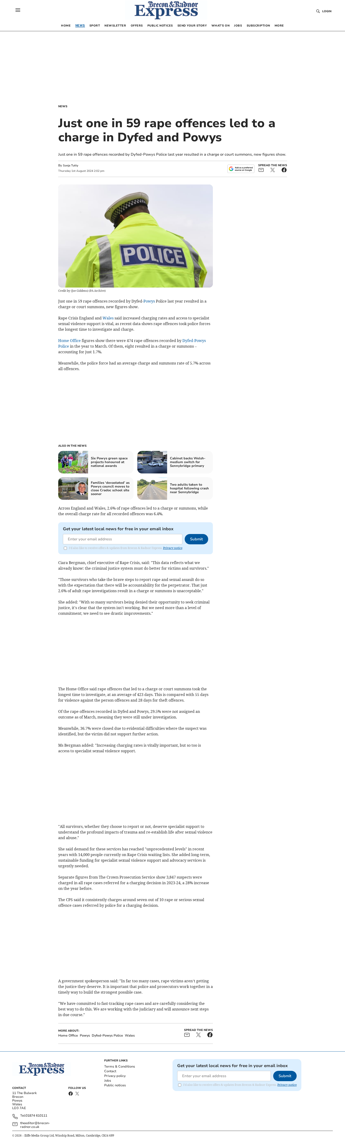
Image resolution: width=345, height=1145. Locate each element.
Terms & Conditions (119, 1066)
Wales (108, 318)
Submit (196, 539)
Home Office (69, 340)
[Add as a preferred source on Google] (240, 169)
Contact (110, 1071)
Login (326, 11)
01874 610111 (36, 1116)
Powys (149, 301)
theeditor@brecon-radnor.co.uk (35, 1125)
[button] (17, 10)
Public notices (115, 1085)
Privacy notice (172, 548)
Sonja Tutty (70, 165)
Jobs (107, 1080)
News (62, 106)
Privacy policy (115, 1076)
